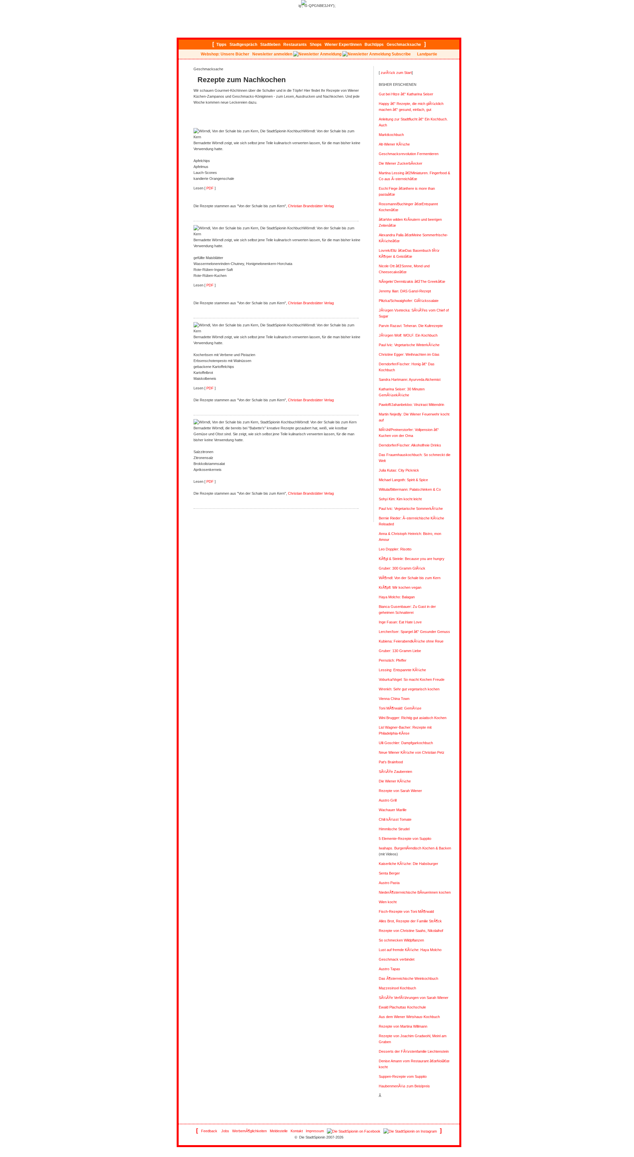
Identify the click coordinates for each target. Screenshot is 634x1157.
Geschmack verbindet (396, 959)
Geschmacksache (404, 44)
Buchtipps (374, 44)
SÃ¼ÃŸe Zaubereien (395, 772)
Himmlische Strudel (394, 829)
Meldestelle (279, 1131)
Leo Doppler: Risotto (395, 549)
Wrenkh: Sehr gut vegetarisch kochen (409, 689)
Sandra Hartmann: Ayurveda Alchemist (409, 379)
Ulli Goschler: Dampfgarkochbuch (406, 743)
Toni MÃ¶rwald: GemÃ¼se (400, 708)
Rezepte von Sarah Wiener (400, 791)
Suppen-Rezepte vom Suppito (403, 1076)
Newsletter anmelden (272, 54)
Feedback (209, 1131)
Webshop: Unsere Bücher (225, 54)
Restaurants (295, 44)
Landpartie (427, 54)
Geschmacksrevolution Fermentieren (409, 154)
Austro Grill (388, 800)
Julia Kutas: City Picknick (399, 470)
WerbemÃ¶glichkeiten (249, 1131)
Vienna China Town (394, 699)
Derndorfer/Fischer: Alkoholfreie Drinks (410, 445)
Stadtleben (270, 44)
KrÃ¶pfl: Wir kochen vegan (400, 587)
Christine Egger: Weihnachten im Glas (409, 354)
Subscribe (401, 54)
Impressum (315, 1131)
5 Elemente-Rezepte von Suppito (405, 839)
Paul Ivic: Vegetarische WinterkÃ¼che (409, 345)
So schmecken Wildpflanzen (401, 940)
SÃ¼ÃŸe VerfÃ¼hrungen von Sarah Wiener (413, 998)
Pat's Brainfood (391, 762)
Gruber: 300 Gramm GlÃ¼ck (402, 568)
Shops (316, 44)
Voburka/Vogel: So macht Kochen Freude (411, 679)
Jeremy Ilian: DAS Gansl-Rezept (405, 291)
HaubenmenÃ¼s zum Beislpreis (404, 1086)
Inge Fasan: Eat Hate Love (400, 622)
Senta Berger (389, 873)
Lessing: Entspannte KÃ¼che (402, 670)
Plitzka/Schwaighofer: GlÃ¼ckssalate (409, 301)
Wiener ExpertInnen (343, 44)
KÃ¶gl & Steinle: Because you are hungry (411, 559)
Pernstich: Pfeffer (392, 660)
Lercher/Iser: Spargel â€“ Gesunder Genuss (414, 632)
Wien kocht (388, 902)
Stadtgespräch (243, 44)
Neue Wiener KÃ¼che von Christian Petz (411, 752)
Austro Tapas (389, 969)
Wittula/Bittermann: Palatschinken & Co (410, 489)
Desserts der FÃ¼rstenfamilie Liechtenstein (414, 1051)
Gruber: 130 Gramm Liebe (400, 651)
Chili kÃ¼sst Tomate (395, 819)
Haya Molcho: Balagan (397, 597)
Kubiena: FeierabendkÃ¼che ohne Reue (411, 641)
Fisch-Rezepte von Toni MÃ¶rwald (406, 911)
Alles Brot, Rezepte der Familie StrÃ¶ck (410, 921)
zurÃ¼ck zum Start (396, 73)
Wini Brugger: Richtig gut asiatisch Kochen (412, 718)
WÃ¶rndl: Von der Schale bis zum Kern (409, 578)
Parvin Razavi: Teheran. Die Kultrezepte (411, 326)
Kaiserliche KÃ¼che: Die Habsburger (408, 864)
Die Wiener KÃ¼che (395, 781)
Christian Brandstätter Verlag (311, 206)
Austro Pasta (389, 883)
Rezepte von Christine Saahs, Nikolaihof (411, 931)
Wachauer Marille (392, 810)
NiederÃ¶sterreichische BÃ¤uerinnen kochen (415, 892)
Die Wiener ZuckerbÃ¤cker (400, 163)
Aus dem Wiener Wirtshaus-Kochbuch (409, 1017)
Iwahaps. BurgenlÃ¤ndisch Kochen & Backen (415, 848)
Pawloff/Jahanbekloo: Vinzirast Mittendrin (411, 405)
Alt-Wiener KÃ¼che (394, 144)
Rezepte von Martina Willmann (403, 1026)
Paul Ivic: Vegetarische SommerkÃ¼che (411, 509)
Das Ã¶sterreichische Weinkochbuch (408, 978)
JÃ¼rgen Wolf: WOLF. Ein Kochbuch (408, 335)
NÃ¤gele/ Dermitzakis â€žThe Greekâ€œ (412, 281)
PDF (209, 188)
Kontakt (297, 1131)
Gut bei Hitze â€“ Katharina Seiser (406, 94)
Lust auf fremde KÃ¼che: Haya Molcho (410, 950)
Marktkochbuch (391, 135)
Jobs (225, 1131)
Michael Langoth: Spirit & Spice (403, 480)
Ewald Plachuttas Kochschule (402, 1007)
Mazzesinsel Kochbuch (397, 988)
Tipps (221, 44)
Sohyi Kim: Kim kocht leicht (400, 499)
